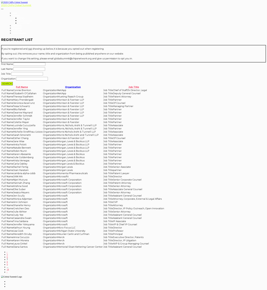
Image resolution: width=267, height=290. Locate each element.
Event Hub (17, 30)
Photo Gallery (19, 33)
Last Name (7, 69)
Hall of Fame (24, 23)
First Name (7, 64)
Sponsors (17, 28)
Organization (8, 78)
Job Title (6, 74)
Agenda (16, 15)
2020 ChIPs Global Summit (16, 5)
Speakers (17, 25)
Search (7, 83)
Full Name (22, 87)
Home (14, 13)
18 (8, 269)
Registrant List (25, 20)
